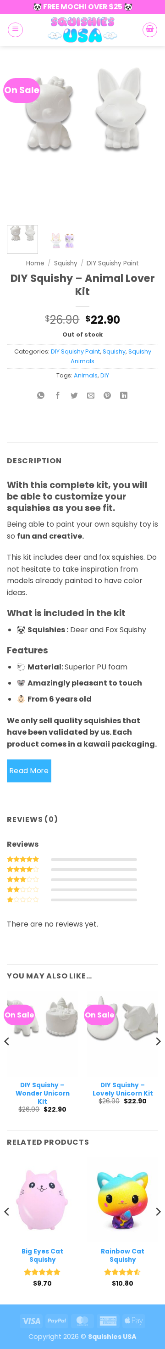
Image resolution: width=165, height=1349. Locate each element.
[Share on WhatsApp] (41, 396)
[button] (15, 29)
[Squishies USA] (82, 30)
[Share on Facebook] (57, 396)
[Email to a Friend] (91, 396)
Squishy (65, 263)
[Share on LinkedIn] (124, 396)
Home (35, 263)
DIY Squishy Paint (113, 263)
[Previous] (21, 140)
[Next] (143, 140)
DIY (104, 375)
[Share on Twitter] (74, 396)
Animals (86, 375)
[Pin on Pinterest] (107, 396)
